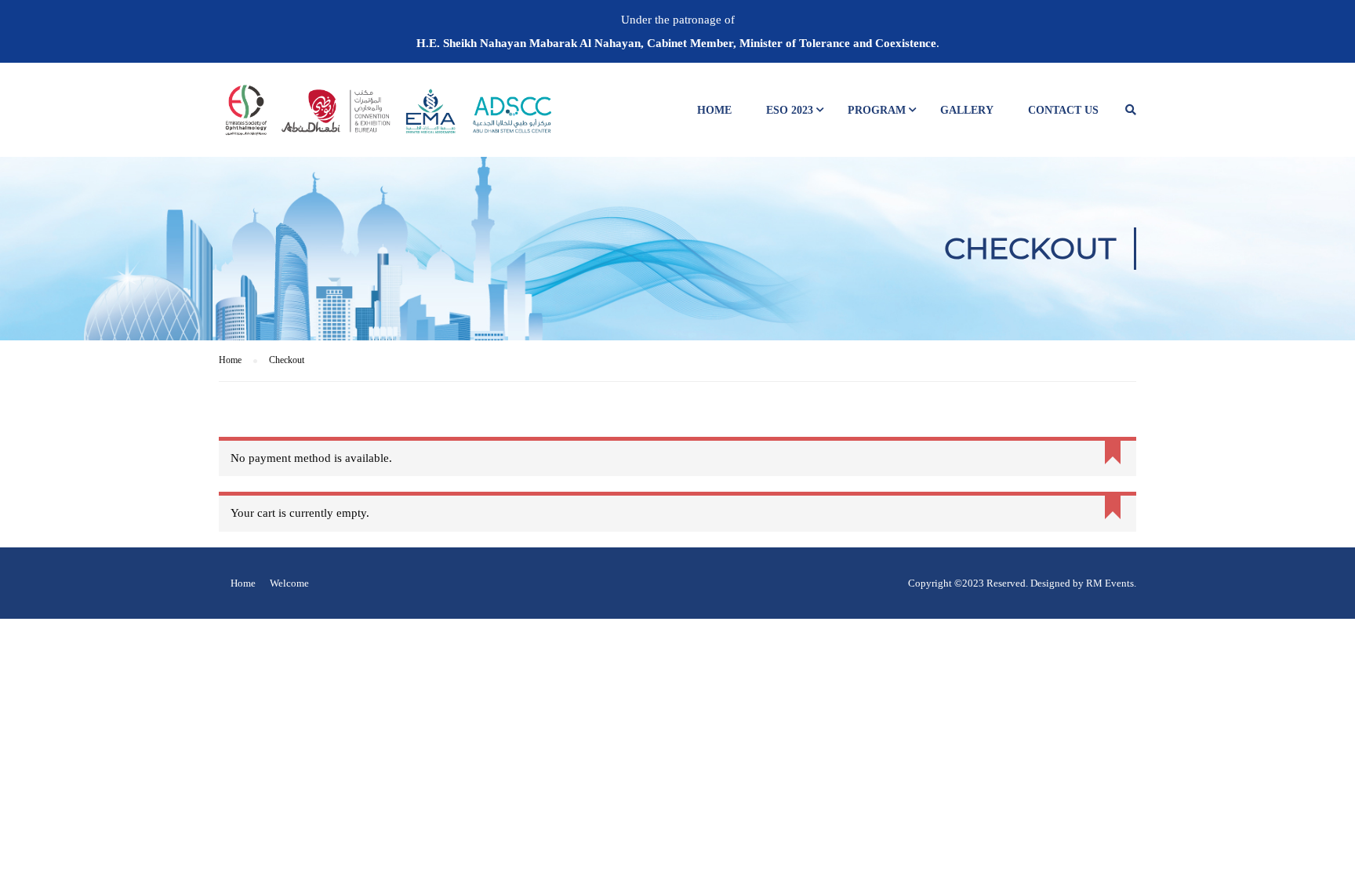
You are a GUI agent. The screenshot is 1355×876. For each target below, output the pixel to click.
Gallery (967, 110)
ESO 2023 (789, 110)
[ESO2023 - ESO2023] (387, 117)
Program (877, 110)
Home (714, 110)
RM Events (1110, 583)
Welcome (289, 583)
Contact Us (1063, 110)
